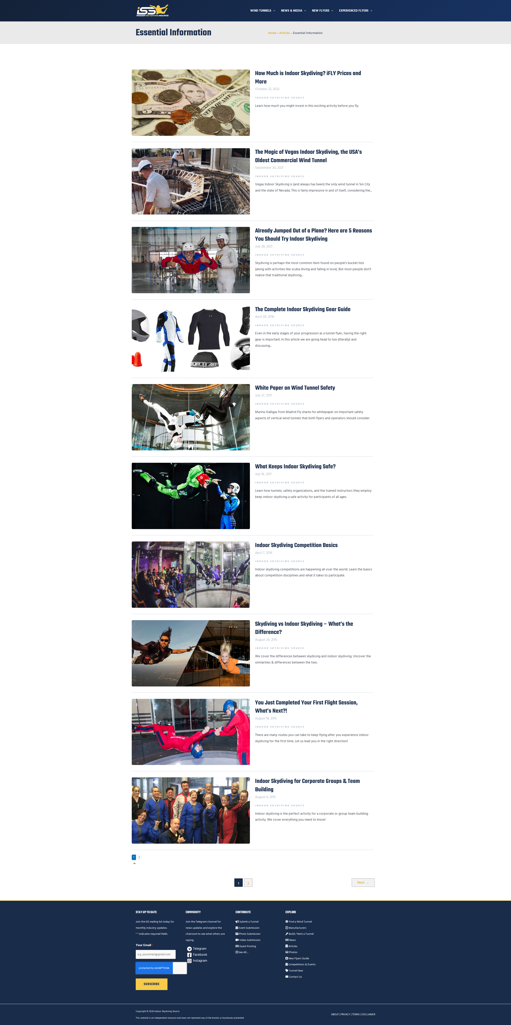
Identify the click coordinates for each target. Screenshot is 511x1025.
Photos (292, 952)
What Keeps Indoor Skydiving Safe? (295, 466)
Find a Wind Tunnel (300, 922)
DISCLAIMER (368, 1014)
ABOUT (335, 1014)
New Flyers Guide (298, 958)
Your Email (144, 945)
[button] (273, 11)
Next (363, 882)
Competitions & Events (302, 964)
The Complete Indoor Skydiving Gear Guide (303, 309)
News (292, 940)
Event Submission (248, 928)
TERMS (356, 1014)
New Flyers (320, 11)
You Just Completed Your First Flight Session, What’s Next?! (306, 707)
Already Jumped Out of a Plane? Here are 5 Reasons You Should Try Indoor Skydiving (313, 235)
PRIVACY (345, 1014)
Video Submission (249, 940)
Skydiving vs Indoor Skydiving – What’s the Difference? (304, 628)
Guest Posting (247, 946)
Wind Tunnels (260, 11)
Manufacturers (297, 928)
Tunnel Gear (295, 971)
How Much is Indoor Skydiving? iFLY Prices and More (308, 77)
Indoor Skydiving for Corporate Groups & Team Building (307, 785)
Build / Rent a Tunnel (301, 934)
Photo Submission (249, 934)
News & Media (291, 11)
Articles (292, 946)
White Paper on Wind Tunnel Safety (295, 388)
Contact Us (295, 977)
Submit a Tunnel (248, 922)
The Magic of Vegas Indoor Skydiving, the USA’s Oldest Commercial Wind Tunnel (308, 156)
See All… (243, 952)
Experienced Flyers (353, 11)
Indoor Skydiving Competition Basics (296, 545)
